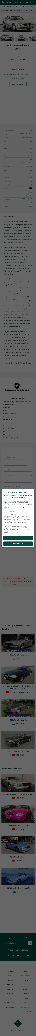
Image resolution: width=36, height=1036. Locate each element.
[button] (18, 511)
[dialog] (18, 518)
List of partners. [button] (22, 522)
